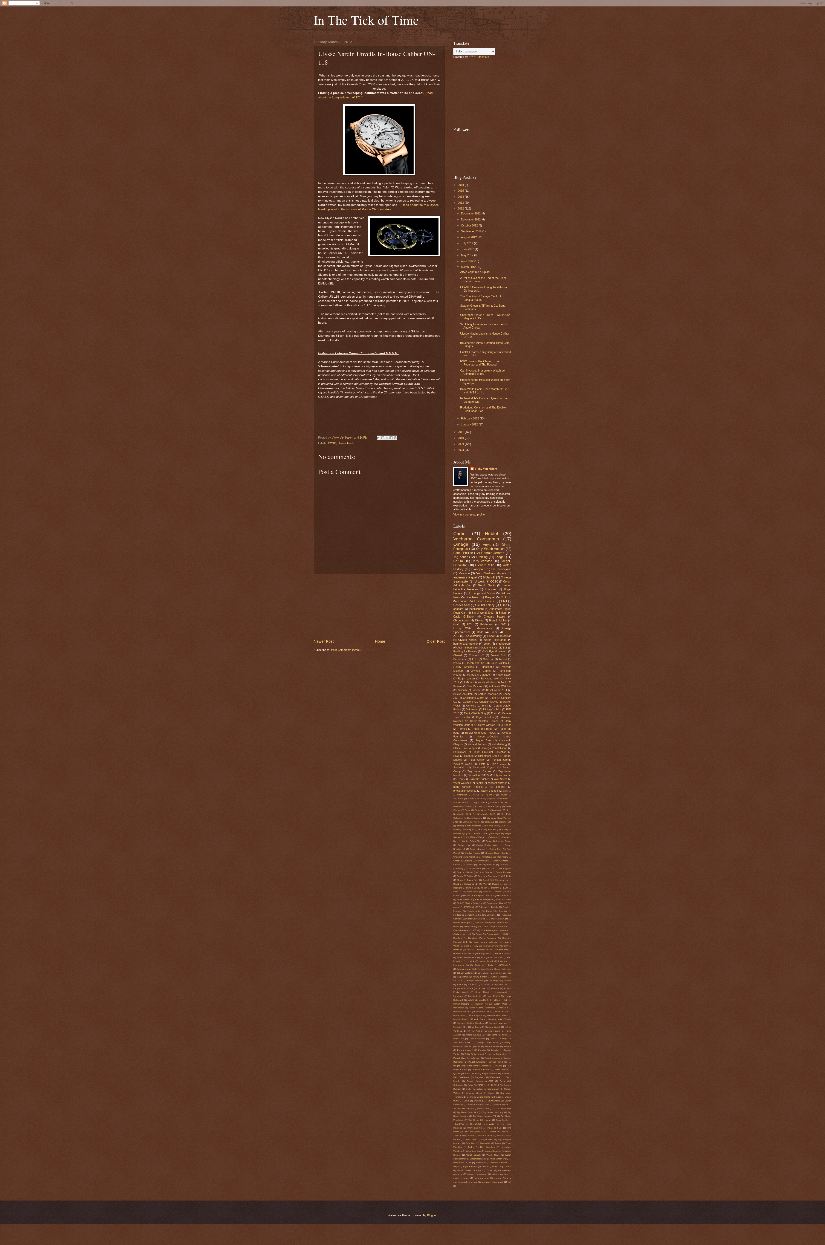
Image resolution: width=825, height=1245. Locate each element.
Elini (459, 903)
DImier (460, 880)
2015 (461, 190)
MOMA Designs (461, 1004)
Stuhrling (478, 1101)
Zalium (484, 1166)
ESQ (505, 888)
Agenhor (490, 795)
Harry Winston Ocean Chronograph (490, 946)
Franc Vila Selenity (496, 911)
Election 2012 (504, 899)
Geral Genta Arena (475, 919)
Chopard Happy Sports (496, 853)
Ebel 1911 (472, 891)
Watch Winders (487, 682)
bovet (487, 643)
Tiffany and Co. (494, 1128)
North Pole (458, 1038)
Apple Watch (480, 802)
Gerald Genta (486, 585)
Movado (464, 573)
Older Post (435, 641)
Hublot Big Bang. (482, 729)
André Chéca (475, 798)
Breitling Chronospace (464, 829)
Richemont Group (488, 756)
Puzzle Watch (501, 1069)
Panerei (507, 1046)
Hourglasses (484, 953)
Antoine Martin (460, 802)
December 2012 (471, 213)
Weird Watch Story (499, 1159)
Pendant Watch (465, 1050)
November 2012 (471, 219)
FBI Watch (469, 907)
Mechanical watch (462, 1011)
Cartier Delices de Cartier (498, 841)
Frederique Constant (463, 915)
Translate (483, 56)
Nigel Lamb (491, 1035)
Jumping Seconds (502, 973)
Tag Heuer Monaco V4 (484, 1116)
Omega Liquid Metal (487, 1042)
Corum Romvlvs (503, 872)
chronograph (503, 643)
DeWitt (495, 884)
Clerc (493, 698)
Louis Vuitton (499, 663)
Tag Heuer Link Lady (492, 1112)
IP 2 (483, 957)
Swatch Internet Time (478, 1104)
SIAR (480, 1085)
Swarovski (459, 767)
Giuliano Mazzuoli (462, 934)
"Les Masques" (475, 686)
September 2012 (471, 231)
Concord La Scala (477, 705)
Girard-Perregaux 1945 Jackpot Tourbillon (485, 926)
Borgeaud (489, 822)
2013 (461, 202)
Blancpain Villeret (471, 822)
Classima (468, 864)
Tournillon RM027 (478, 775)
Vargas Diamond (493, 1151)
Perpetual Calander (478, 674)
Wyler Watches (462, 783)
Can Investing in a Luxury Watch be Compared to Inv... (482, 372)
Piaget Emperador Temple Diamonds (472, 1066)
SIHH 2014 (493, 1085)
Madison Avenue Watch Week (491, 1004)
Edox (498, 709)
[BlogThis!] (383, 438)
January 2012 (470, 424)
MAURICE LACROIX (478, 1000)
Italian (491, 965)
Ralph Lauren (466, 678)
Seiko (469, 1089)
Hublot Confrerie (503, 953)
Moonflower (459, 1015)
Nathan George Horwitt (488, 1031)
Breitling (481, 557)
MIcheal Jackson (477, 744)
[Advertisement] (379, 606)
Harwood (457, 949)
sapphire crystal (469, 1182)
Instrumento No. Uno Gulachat (468, 965)
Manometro (458, 1007)
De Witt (483, 884)
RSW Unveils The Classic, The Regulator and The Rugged (479, 363)
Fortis (494, 713)
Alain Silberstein (467, 647)
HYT (470, 624)
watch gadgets (489, 790)
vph (509, 1182)
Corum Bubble (484, 872)
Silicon (491, 1093)
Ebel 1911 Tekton (492, 891)
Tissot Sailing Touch (463, 1135)
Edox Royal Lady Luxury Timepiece (475, 899)
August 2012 (469, 237)
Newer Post (324, 641)
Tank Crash (502, 1120)
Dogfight (457, 888)
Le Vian (482, 988)
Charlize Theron (472, 853)
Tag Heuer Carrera (480, 771)
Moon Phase (501, 1011)
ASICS (476, 795)
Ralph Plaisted (489, 1073)
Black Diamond (474, 818)
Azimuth (462, 690)
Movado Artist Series (497, 1015)
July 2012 (467, 243)
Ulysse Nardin (346, 443)
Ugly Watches (487, 1147)
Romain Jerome (492, 553)
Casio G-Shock (463, 616)
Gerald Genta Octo (498, 919)
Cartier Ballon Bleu (471, 841)
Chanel (457, 655)
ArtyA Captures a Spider (475, 272)
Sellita (480, 1089)
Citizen (456, 864)
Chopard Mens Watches (465, 857)
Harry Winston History (484, 721)
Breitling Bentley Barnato (469, 825)
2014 (461, 196)
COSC (332, 443)
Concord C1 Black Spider (498, 868)
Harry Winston (481, 561)
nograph (498, 1178)
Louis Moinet (493, 996)
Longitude (458, 996)
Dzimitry (495, 888)
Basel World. (481, 810)
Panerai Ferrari (491, 1046)
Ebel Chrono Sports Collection (479, 895)
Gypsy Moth (493, 934)
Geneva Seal (461, 605)
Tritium (498, 1143)
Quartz (456, 1073)
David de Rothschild (463, 884)
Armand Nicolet (499, 802)
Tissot (491, 636)
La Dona (473, 984)
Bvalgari (496, 833)
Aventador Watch (462, 806)
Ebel (504, 601)
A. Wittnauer (460, 795)
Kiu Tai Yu (458, 980)
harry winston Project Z (470, 787)
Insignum (502, 961)
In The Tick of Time (366, 19)
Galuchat (488, 659)
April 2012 (467, 261)
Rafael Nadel (503, 674)
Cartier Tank (495, 849)
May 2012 (467, 255)
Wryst (456, 1166)
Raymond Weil (490, 678)
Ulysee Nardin (502, 775)
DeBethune (460, 659)
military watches (500, 1174)
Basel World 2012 (483, 612)
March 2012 (469, 267)
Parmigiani (459, 752)
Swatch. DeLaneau (463, 1108)
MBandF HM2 (500, 1000)
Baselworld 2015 (486, 814)
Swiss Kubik (483, 1108)
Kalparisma (462, 977)
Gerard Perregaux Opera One (492, 922)
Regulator (480, 1077)
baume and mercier (465, 643)
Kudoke (507, 980)
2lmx (505, 791)
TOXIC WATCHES (502, 1108)
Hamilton (457, 938)
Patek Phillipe (463, 553)
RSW (456, 756)
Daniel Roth (498, 655)
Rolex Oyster (477, 760)
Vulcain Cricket (480, 779)
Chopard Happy (494, 616)
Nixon (505, 1035)
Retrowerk (495, 1077)
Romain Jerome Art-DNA (480, 1081)
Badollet (476, 690)
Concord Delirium (485, 601)
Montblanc (488, 667)
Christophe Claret (473, 698)
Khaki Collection (499, 977)
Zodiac (489, 1170)
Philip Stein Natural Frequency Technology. (486, 1054)
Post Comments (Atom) (346, 650)
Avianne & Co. (489, 647)
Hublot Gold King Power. (480, 732)
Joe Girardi (483, 973)
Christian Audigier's (462, 861)
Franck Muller (498, 620)
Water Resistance (494, 639)
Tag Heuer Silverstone (479, 1120)
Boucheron (472, 597)
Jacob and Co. (476, 663)
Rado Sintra (471, 1073)
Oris (478, 1046)
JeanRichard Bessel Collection (496, 969)
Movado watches (498, 1023)
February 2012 (470, 418)
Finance (457, 911)
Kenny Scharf (480, 977)
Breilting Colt (505, 822)
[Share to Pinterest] (395, 438)
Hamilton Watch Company (482, 938)
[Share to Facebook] (391, 438)
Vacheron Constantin (476, 538)
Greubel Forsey (485, 605)
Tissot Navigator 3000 (474, 1131)
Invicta (457, 663)
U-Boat (468, 682)
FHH (475, 659)
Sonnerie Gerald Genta (478, 1097)
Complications (474, 868)
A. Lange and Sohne (482, 593)
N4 (469, 1031)
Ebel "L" (457, 891)
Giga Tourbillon (485, 717)
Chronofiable (482, 861)
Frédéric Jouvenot (487, 915)
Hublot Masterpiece (466, 957)
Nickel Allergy (499, 744)
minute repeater (461, 1178)
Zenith (479, 783)
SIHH (482, 763)
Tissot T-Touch (485, 1135)
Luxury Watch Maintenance (472, 628)
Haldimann (486, 624)
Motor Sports (475, 1015)
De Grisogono (501, 569)
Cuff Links (506, 876)
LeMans (495, 988)
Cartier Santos (477, 849)
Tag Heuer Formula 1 (467, 1112)
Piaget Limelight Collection (489, 752)
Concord (463, 601)
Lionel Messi (482, 992)
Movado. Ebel (460, 1027)
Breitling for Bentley (465, 651)
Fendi (505, 907)
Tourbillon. (471, 1143)
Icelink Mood (486, 961)
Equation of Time (495, 903)
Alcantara (458, 798)
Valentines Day (473, 1151)
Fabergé (483, 907)
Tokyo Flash (487, 1139)
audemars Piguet (465, 577)
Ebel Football (504, 895)
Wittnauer (481, 1162)
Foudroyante (474, 911)
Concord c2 (476, 655)
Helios (470, 949)
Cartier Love (464, 845)
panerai (500, 787)
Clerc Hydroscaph (486, 864)
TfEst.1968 (458, 1124)
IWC (503, 624)
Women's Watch (499, 1162)
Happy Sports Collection (485, 942)
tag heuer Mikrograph (492, 1182)
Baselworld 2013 (499, 810)
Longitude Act (475, 996)
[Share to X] (387, 438)
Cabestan (493, 837)
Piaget (500, 557)
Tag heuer (460, 557)
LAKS (460, 984)
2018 (461, 185)
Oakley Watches (477, 1038)
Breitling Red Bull (487, 829)
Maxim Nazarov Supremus (482, 1007)
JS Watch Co (504, 965)
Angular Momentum (497, 798)
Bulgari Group (481, 833)
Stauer (497, 1097)
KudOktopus (493, 980)
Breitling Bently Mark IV (496, 825)
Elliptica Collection (474, 903)
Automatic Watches (500, 686)
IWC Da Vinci (496, 957)
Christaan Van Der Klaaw (495, 857)
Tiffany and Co (474, 1128)
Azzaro (478, 806)
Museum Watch (492, 1027)
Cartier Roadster (488, 694)
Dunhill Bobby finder (476, 888)
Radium (469, 756)
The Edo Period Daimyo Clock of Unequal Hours (480, 298)
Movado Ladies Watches (470, 1023)
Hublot (491, 533)
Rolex (494, 632)
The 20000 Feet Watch (482, 1124)
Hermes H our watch (463, 953)
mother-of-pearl (481, 1178)
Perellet (482, 1050)
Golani (479, 934)
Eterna (479, 620)
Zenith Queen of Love (469, 1170)
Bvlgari (503, 612)
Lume (503, 605)
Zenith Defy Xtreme (501, 1166)
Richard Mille (484, 565)
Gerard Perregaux (462, 922)
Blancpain (478, 569)
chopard (458, 608)
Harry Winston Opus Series (494, 725)
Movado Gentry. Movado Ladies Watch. (491, 1019)
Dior (505, 884)
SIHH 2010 (499, 763)
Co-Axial (504, 864)
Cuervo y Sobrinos (487, 876)
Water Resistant (478, 1159)
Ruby (470, 1085)
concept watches (497, 783)
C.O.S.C (506, 597)
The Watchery (473, 636)
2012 (461, 208)
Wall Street (500, 779)
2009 (461, 444)
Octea (493, 1038)
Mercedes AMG (483, 1011)
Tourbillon (505, 636)
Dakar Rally (472, 880)
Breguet (490, 597)
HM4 (505, 934)
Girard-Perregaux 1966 (464, 930)
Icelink (471, 961)
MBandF (489, 577)
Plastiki (498, 1066)
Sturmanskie (494, 1101)
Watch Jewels (473, 1155)
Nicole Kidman (473, 1035)
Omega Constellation (494, 748)
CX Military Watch (475, 837)
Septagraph (493, 1089)
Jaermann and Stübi (467, 969)
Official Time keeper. (465, 748)
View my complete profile (469, 514)
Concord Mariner (465, 872)
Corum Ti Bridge (465, 876)
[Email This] (379, 438)
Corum (458, 561)
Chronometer (461, 620)
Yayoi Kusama (470, 1166)
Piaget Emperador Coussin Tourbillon (487, 1062)
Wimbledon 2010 (462, 1162)
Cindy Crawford (500, 861)
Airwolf (504, 795)
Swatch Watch (500, 1104)
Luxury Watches (463, 667)
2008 (461, 449)
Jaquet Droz (483, 740)
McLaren (503, 1007)
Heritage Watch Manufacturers (492, 949)
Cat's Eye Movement (494, 651)
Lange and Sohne (463, 988)
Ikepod (503, 659)
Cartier (460, 533)
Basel (467, 810)
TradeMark (485, 1143)
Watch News (493, 1155)
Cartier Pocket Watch (487, 845)
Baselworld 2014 (462, 814)
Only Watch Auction (490, 549)
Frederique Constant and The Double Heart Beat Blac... (483, 409)
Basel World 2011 (496, 690)
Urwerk (479, 581)
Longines (491, 589)
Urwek (461, 779)
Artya (486, 544)
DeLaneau (472, 709)
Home (380, 641)
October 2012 (470, 225)
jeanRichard (476, 608)
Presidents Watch (481, 1069)
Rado (480, 632)
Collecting (458, 868)
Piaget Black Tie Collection (466, 1058)
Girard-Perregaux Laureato (494, 930)
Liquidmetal (501, 992)
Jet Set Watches (465, 973)
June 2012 (468, 249)
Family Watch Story (475, 713)
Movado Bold (460, 1019)
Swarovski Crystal (484, 767)
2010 (461, 438)
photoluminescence (464, 790)
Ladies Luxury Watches (495, 984)
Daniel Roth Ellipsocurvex (495, 880)
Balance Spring (493, 806)
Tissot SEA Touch (499, 1131)
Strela (466, 1101)
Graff (456, 624)
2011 (461, 432)
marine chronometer (477, 1174)
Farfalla (494, 907)
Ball (505, 647)
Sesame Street (474, 1093)
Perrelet (495, 1050)
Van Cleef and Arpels (491, 573)
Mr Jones (476, 1027)
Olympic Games (481, 671)
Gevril (456, 926)
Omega (460, 544)
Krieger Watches (475, 980)
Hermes (462, 729)
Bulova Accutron (463, 694)
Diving (487, 709)
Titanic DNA (470, 1139)
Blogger (431, 1215)
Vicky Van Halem (486, 468)
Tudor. (471, 1147)
